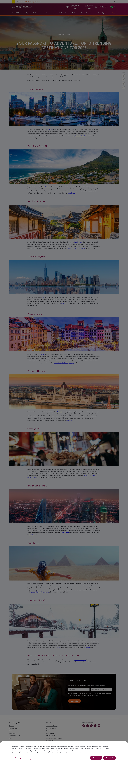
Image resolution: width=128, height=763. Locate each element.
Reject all (96, 758)
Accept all (109, 758)
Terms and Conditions (58, 393)
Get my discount (48, 401)
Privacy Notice (49, 395)
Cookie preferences (22, 758)
